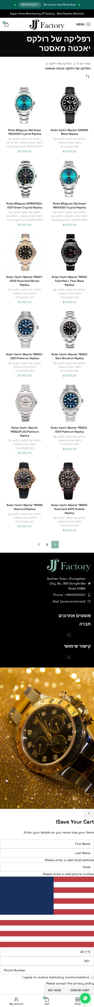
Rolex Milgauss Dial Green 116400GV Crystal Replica (24, 132)
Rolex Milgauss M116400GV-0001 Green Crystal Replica (24, 205)
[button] (69, 635)
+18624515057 (30, 4)
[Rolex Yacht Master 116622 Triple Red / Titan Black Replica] (69, 252)
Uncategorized (69, 146)
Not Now (54, 990)
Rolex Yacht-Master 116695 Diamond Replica (25, 507)
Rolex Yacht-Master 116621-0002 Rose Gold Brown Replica (24, 280)
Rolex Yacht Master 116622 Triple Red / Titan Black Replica (69, 280)
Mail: (69, 601)
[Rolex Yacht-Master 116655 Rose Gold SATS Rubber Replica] (69, 480)
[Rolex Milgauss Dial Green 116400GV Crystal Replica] (24, 105)
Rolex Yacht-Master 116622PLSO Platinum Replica (24, 431)
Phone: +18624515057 (69, 595)
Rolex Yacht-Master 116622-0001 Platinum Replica (24, 356)
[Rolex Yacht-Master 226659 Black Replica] (69, 105)
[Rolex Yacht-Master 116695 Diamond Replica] (24, 480)
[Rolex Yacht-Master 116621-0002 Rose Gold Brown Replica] (24, 252)
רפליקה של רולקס (60, 64)
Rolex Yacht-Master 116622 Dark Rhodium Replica (69, 356)
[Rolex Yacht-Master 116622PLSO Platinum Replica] (24, 403)
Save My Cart (80, 990)
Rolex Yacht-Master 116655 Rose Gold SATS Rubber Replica (69, 509)
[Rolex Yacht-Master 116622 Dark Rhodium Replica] (69, 329)
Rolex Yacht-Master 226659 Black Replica (69, 132)
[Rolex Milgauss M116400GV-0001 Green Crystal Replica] (24, 179)
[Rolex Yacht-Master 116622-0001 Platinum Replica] (24, 329)
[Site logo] (47, 24)
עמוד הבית (84, 64)
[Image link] (69, 565)
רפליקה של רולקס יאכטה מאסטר (67, 140)
